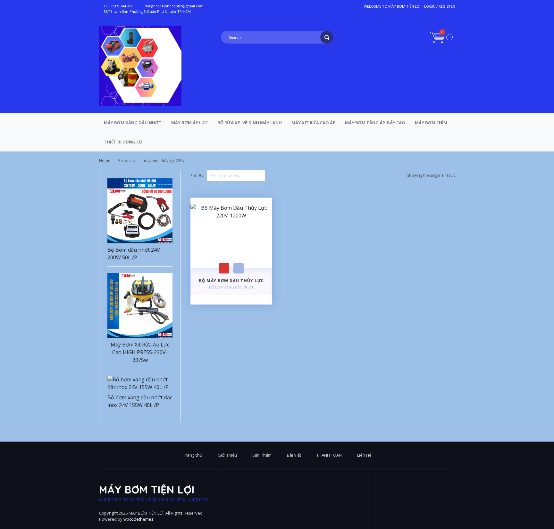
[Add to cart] (224, 268)
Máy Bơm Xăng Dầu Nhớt (133, 123)
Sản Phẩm (262, 455)
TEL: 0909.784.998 (118, 6)
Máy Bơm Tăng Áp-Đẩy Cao (375, 123)
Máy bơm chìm (431, 123)
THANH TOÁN (329, 455)
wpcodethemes (138, 519)
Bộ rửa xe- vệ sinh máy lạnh (249, 123)
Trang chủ (192, 455)
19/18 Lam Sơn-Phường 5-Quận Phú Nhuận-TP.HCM (147, 11)
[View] (238, 268)
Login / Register (439, 6)
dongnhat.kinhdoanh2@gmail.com (174, 6)
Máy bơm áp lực (189, 123)
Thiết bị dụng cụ (123, 142)
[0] (441, 37)
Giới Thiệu (227, 455)
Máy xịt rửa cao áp (313, 123)
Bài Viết (294, 455)
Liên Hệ (364, 455)
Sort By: (197, 175)
